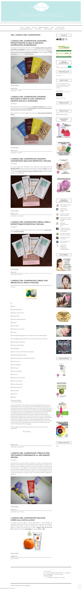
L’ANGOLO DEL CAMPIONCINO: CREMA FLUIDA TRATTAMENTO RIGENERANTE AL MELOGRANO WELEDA (30, 455)
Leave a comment (20, 215)
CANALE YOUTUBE (60, 27)
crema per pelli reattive (47, 409)
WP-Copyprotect (12, 588)
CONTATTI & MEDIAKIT (48, 29)
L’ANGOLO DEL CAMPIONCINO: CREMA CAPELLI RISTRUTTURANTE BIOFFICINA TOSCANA (31, 223)
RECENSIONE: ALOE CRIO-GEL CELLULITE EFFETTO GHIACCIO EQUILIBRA (65, 219)
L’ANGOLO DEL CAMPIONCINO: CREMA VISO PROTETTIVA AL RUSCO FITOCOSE (29, 282)
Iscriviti (59, 94)
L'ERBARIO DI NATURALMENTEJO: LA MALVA (64, 224)
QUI (45, 168)
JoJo (11, 558)
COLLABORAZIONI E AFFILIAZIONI (25, 29)
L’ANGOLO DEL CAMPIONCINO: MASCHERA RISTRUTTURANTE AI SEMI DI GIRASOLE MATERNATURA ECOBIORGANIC (29, 43)
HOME (22, 27)
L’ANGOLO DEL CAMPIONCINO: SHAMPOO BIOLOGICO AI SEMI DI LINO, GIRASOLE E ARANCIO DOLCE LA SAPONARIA (28, 99)
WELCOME (28, 27)
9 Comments (19, 274)
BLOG (52, 27)
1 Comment (19, 90)
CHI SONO (34, 27)
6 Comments (19, 152)
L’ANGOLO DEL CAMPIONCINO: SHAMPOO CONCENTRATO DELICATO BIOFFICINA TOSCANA (31, 160)
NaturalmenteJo (14, 90)
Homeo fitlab (28, 529)
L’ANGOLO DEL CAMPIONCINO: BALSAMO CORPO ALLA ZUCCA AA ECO (28, 519)
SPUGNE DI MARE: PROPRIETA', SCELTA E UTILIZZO (64, 210)
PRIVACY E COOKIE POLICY (60, 29)
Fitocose (29, 423)
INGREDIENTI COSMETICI (43, 27)
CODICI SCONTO (38, 29)
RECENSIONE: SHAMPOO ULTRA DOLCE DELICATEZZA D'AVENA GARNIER (65, 230)
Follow (57, 446)
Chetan (7, 588)
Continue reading (15, 85)
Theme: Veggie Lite (27, 585)
